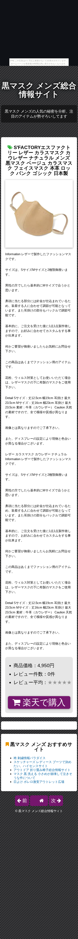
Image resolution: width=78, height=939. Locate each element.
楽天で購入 (43, 702)
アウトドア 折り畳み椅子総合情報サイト (42, 770)
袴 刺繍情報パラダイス (30, 758)
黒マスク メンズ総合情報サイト (39, 90)
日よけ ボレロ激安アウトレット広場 (39, 781)
